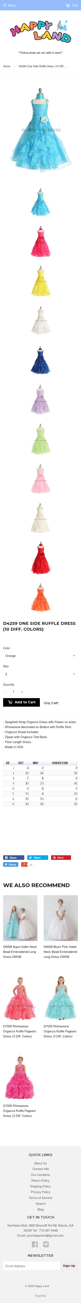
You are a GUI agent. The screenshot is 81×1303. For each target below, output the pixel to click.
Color (6, 648)
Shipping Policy (40, 1186)
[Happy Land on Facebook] (35, 1245)
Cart (74, 5)
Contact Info (40, 1168)
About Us (40, 1163)
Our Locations (40, 1174)
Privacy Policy (40, 1192)
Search (40, 1203)
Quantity (8, 684)
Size (6, 666)
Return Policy (40, 1180)
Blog (41, 1209)
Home (6, 66)
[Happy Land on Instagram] (46, 1245)
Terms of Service (40, 1197)
